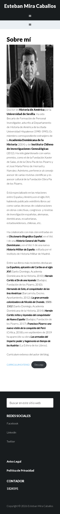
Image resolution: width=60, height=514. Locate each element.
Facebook (12, 423)
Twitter (11, 441)
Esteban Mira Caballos (30, 6)
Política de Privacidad (20, 470)
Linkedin (11, 432)
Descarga (38, 364)
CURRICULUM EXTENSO (18, 364)
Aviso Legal (14, 461)
